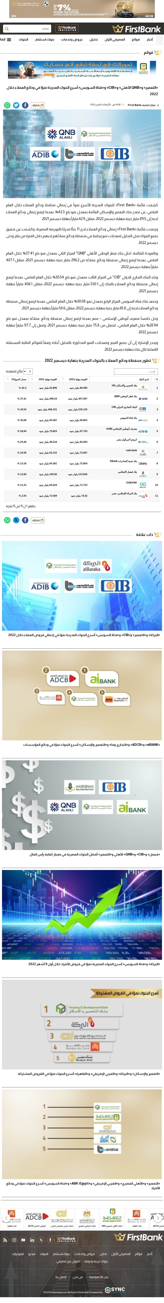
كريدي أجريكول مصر (127, 439)
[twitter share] (16, 105)
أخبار (150, 39)
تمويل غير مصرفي (68, 1261)
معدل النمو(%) (19, 379)
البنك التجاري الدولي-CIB (124, 407)
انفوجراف (18, 1254)
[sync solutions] (115, 1290)
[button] (158, 1218)
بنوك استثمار (44, 39)
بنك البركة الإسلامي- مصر (124, 493)
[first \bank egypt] (138, 1237)
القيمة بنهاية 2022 (78, 379)
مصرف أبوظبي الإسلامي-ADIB (121, 428)
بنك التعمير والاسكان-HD (124, 385)
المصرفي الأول (115, 39)
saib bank (131, 450)
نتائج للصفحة (14, 371)
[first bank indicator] (66, 29)
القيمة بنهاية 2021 (48, 379)
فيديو (31, 1254)
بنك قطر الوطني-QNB (125, 396)
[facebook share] (25, 105)
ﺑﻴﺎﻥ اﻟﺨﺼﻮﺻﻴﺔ (99, 1277)
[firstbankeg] (136, 29)
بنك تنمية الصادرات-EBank (123, 461)
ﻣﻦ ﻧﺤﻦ (78, 1277)
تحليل (94, 39)
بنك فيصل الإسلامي (127, 472)
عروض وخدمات (72, 39)
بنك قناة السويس (128, 417)
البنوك (23, 39)
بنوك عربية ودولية (96, 1261)
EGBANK (131, 482)
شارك (36, 105)
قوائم (136, 39)
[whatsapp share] (7, 105)
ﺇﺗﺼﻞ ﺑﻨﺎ (61, 1277)
